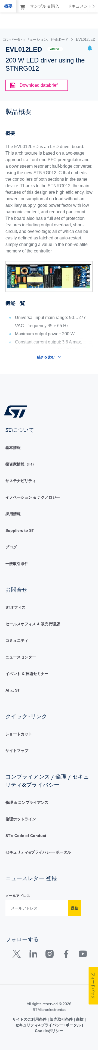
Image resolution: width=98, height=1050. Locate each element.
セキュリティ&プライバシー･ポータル (38, 852)
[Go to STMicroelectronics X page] (18, 955)
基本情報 (13, 447)
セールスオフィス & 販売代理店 (32, 624)
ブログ (11, 547)
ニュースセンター (20, 657)
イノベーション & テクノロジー (32, 497)
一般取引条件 (16, 563)
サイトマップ (16, 750)
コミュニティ (16, 640)
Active (55, 49)
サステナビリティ (20, 481)
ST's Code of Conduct (25, 835)
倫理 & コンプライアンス (26, 802)
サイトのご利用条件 (30, 1019)
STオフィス (15, 607)
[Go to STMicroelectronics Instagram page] (49, 955)
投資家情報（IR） (20, 464)
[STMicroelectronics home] (17, 411)
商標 (80, 1019)
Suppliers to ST (19, 530)
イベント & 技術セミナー (26, 673)
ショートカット (18, 734)
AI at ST (12, 690)
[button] (90, 48)
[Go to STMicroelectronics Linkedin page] (33, 955)
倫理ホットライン (20, 819)
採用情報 (13, 514)
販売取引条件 (61, 1019)
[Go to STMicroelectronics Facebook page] (66, 955)
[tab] (8, 6)
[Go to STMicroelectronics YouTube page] (82, 955)
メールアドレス (17, 896)
